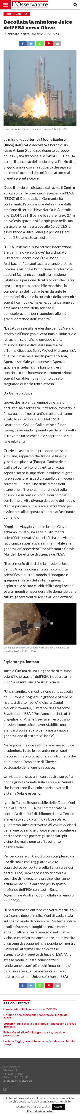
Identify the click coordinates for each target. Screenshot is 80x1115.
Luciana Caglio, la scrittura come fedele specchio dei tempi (39, 1042)
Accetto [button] (58, 1106)
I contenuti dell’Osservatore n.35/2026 (30, 1009)
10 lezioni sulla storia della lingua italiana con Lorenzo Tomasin (39, 1025)
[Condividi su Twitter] (31, 42)
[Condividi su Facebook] (23, 42)
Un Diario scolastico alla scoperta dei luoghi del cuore (35, 1016)
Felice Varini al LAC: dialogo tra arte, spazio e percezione (34, 1033)
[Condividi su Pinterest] (49, 42)
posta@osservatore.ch (17, 1081)
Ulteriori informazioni (40, 1111)
